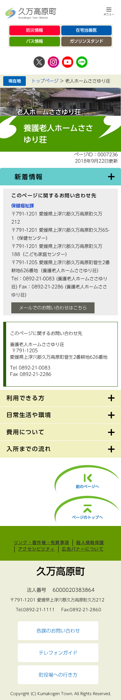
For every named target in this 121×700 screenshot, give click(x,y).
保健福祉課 (22, 206)
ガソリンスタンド (86, 41)
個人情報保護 (90, 543)
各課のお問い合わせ (58, 630)
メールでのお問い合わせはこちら (53, 308)
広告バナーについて (83, 549)
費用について (25, 432)
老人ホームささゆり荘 (48, 112)
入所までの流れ (28, 449)
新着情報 (29, 176)
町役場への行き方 (58, 674)
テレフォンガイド (58, 652)
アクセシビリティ (36, 549)
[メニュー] (109, 11)
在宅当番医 (86, 30)
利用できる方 (25, 398)
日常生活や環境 (28, 415)
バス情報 (34, 41)
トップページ (44, 81)
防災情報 (34, 30)
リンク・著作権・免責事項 (41, 543)
